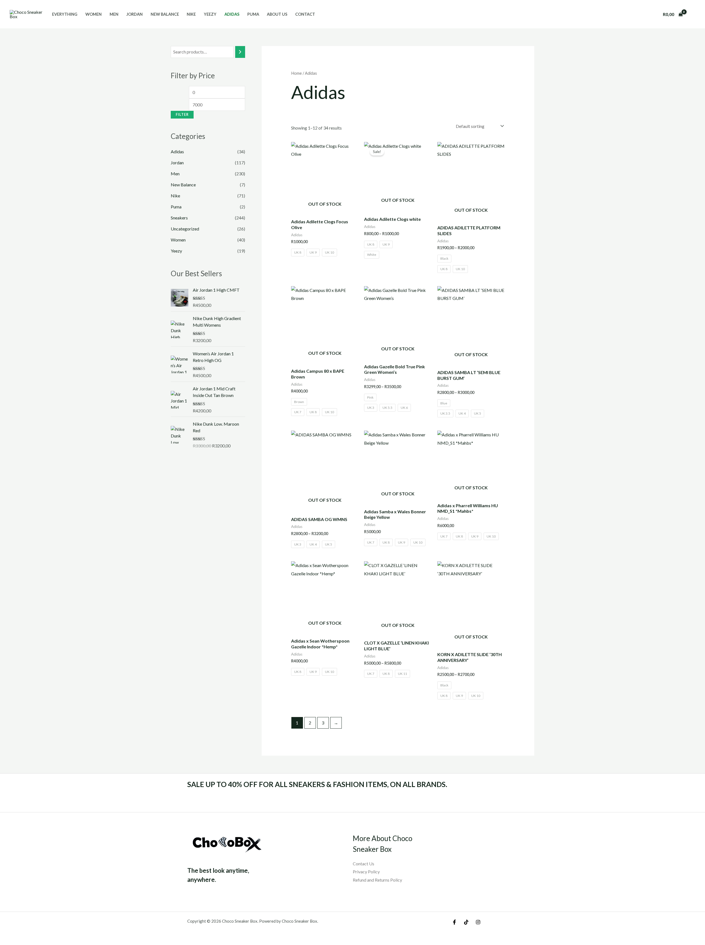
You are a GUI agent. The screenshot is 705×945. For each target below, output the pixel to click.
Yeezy (210, 14)
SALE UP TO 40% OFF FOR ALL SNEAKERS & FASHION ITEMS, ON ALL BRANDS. (317, 784)
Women (93, 14)
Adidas (231, 14)
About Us (277, 14)
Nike (191, 14)
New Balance (165, 14)
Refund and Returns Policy (377, 879)
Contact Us (363, 863)
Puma (253, 14)
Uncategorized (185, 228)
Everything (64, 14)
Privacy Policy (366, 871)
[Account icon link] (692, 14)
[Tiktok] (466, 922)
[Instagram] (478, 922)
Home (296, 73)
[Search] (240, 52)
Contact (305, 14)
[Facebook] (454, 922)
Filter (182, 114)
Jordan (134, 14)
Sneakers (179, 217)
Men (114, 14)
